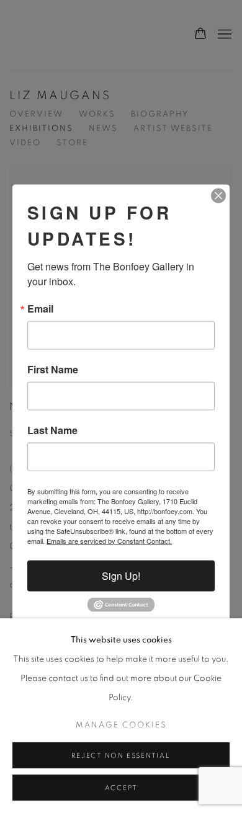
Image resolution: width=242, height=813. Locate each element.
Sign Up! (121, 575)
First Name (52, 369)
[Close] (218, 195)
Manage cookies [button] (121, 725)
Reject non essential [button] (120, 755)
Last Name (52, 430)
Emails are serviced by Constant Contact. (109, 540)
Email (40, 308)
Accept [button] (121, 787)
